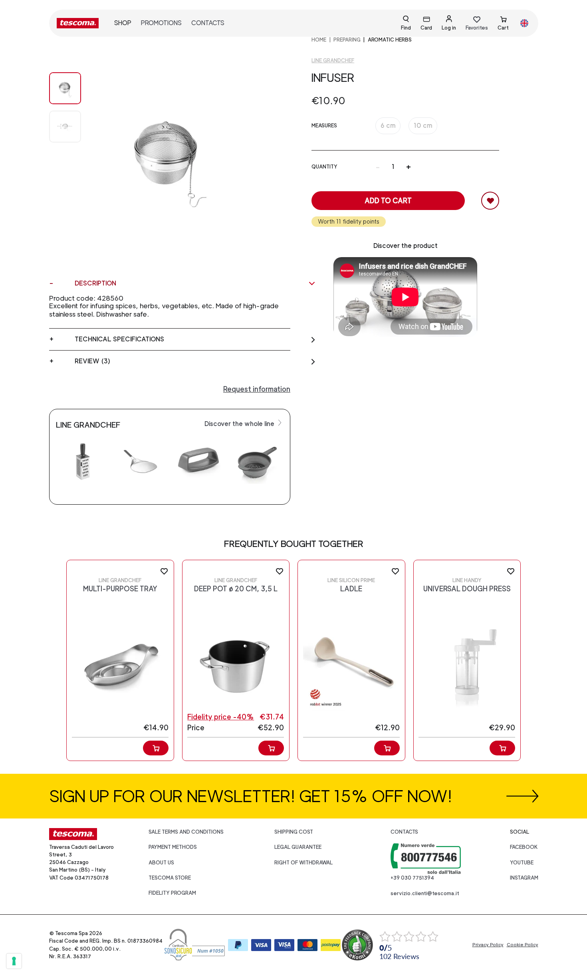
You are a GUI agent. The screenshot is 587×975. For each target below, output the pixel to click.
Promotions (161, 23)
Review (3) (92, 361)
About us (161, 863)
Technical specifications (119, 339)
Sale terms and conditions (186, 832)
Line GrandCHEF (332, 60)
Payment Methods (173, 847)
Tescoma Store (170, 878)
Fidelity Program (172, 893)
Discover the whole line (240, 424)
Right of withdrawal (303, 863)
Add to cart (388, 200)
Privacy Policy (488, 944)
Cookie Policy (522, 944)
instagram (524, 878)
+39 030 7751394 (412, 878)
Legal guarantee (297, 847)
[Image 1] (65, 127)
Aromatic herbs (390, 40)
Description (95, 283)
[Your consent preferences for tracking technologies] (14, 961)
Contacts (207, 23)
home (318, 40)
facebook (524, 847)
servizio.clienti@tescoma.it (425, 893)
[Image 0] (65, 88)
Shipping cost (293, 832)
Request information (256, 389)
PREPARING (347, 40)
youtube (521, 863)
